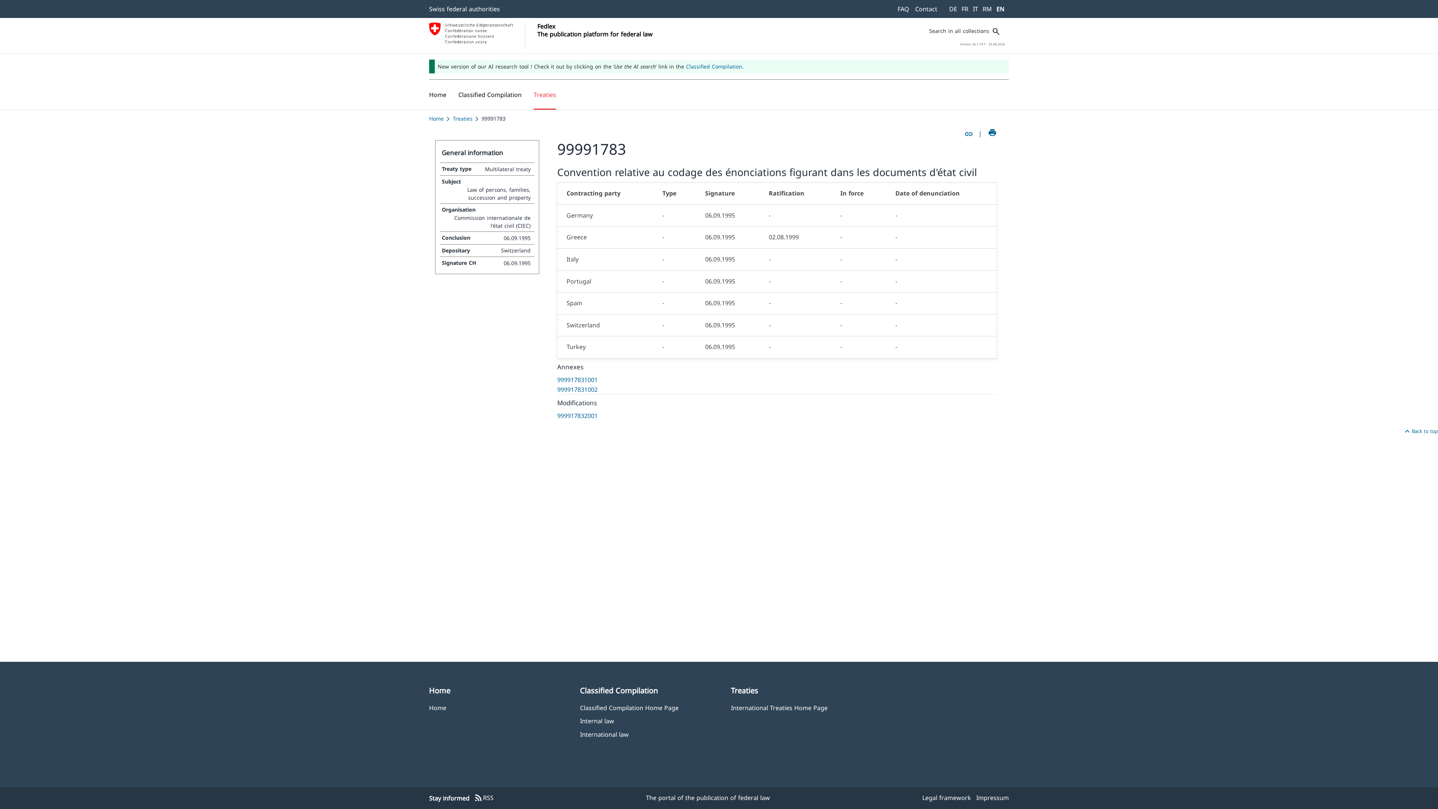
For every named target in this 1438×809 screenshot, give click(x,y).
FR (965, 9)
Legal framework (946, 798)
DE (953, 9)
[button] (490, 95)
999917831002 (577, 389)
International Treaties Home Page (779, 708)
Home (436, 118)
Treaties (463, 118)
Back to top (1420, 431)
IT (975, 9)
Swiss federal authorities (464, 9)
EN (1000, 9)
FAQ (903, 9)
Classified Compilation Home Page (629, 708)
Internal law (597, 721)
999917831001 (577, 380)
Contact (926, 9)
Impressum (992, 798)
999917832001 (577, 416)
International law (604, 734)
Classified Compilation (714, 66)
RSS (484, 798)
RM (987, 9)
